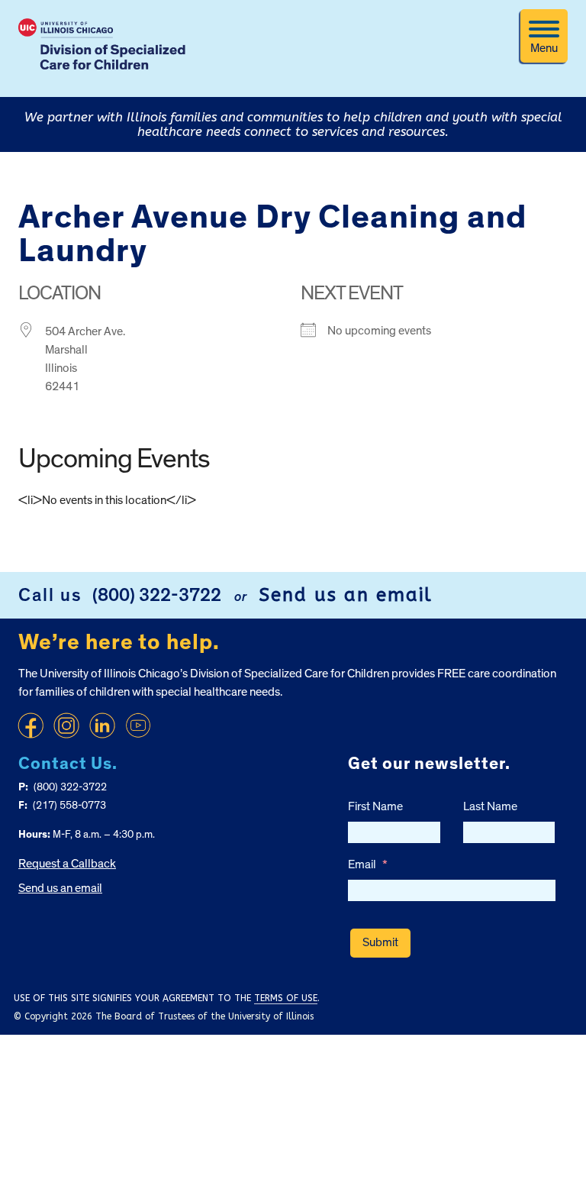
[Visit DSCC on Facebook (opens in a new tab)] (30, 725)
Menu (544, 48)
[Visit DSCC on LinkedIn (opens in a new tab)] (102, 725)
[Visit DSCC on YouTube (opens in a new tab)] (138, 725)
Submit (380, 942)
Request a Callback (67, 864)
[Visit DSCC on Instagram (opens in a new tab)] (66, 725)
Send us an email (346, 595)
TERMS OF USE (285, 998)
